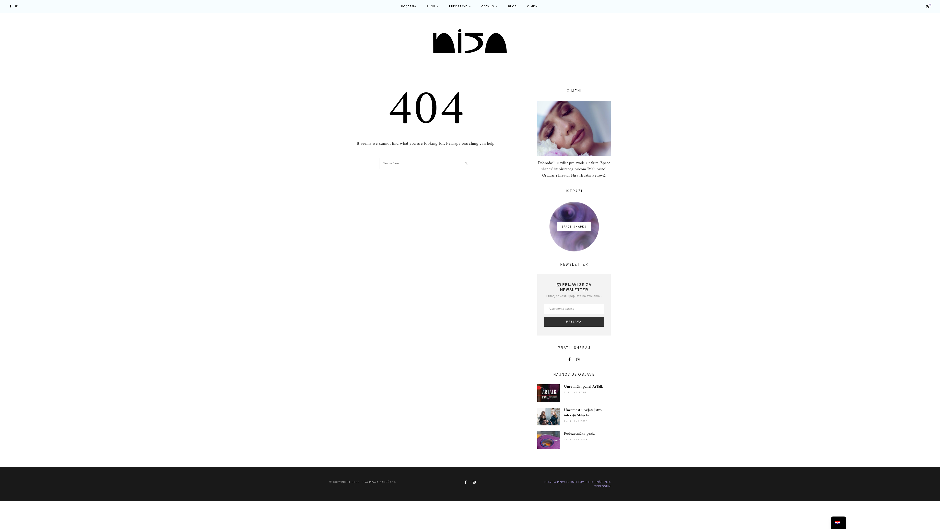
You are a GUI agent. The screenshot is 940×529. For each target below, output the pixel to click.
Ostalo (487, 6)
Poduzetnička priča (579, 433)
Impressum (602, 486)
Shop (430, 6)
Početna (408, 6)
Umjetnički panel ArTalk (583, 386)
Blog (512, 6)
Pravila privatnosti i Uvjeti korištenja (577, 482)
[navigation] (838, 523)
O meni (533, 6)
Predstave (458, 6)
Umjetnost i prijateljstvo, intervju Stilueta (583, 413)
